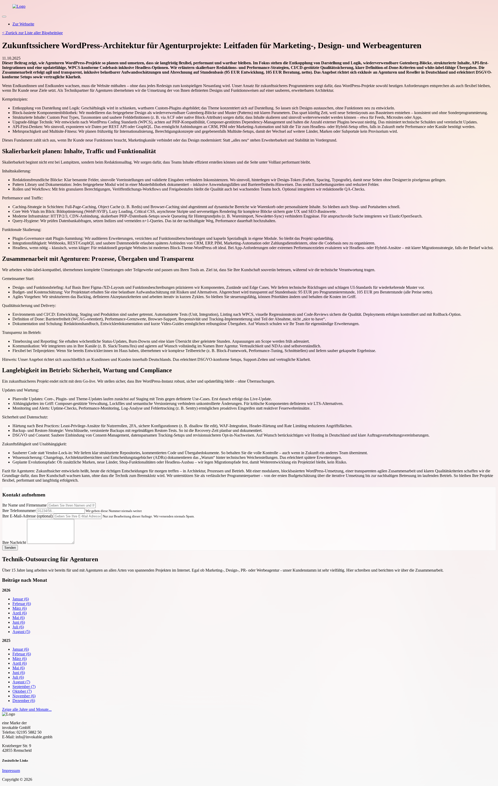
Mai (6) (18, 617)
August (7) (21, 682)
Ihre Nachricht (14, 542)
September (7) (24, 686)
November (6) (24, 696)
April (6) (19, 613)
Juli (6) (18, 627)
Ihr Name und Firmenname (24, 505)
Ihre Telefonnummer (19, 510)
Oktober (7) (22, 691)
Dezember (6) (23, 700)
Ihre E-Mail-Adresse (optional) (27, 516)
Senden (10, 548)
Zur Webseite (23, 24)
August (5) (21, 631)
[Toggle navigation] (4, 16)
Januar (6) (20, 599)
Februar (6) (21, 603)
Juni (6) (18, 622)
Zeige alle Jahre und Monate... (27, 709)
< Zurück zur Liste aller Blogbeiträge (32, 33)
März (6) (19, 608)
